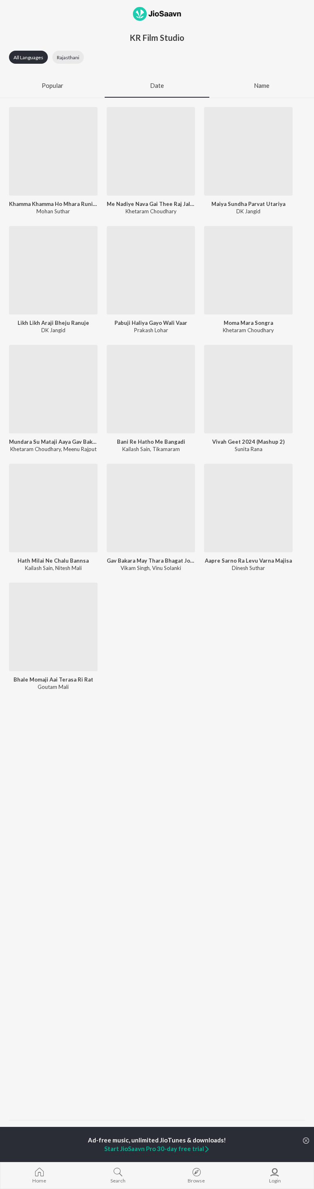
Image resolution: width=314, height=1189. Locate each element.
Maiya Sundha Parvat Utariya (248, 204)
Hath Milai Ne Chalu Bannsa (53, 560)
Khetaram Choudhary (151, 211)
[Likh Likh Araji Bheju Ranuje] (53, 270)
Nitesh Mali (68, 568)
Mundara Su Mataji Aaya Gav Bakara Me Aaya (53, 441)
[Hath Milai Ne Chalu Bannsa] (53, 508)
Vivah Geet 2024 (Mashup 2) (248, 441)
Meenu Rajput (79, 449)
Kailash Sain (136, 449)
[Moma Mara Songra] (248, 270)
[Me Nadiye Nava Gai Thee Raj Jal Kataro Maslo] (151, 151)
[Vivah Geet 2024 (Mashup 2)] (248, 389)
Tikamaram (166, 449)
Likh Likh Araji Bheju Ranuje (53, 323)
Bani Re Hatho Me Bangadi (151, 441)
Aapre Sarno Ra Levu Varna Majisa (248, 560)
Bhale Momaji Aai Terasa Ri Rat (53, 679)
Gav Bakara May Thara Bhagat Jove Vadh (151, 560)
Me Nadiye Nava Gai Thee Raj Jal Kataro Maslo (151, 204)
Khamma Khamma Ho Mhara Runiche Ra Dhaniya (53, 204)
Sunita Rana (248, 449)
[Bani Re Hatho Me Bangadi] (151, 389)
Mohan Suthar (53, 211)
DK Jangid (248, 211)
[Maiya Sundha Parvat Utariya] (248, 151)
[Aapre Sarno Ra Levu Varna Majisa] (248, 508)
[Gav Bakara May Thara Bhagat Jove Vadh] (151, 508)
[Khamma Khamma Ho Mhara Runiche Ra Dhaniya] (53, 151)
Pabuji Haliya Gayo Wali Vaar (150, 323)
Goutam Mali (53, 687)
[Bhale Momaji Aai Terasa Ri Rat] (53, 627)
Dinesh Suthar (248, 568)
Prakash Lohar (151, 330)
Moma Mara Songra (248, 323)
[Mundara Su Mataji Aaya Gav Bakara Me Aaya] (53, 389)
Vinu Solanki (166, 568)
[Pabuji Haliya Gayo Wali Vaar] (151, 270)
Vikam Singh (135, 568)
